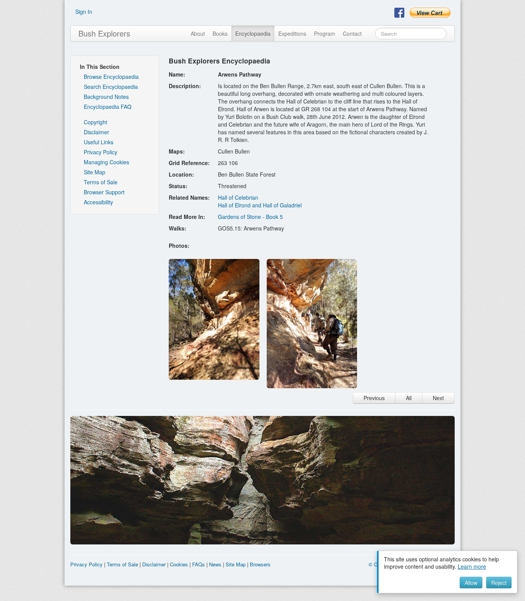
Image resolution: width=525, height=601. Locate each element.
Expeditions (292, 33)
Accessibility (98, 202)
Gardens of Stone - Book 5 (250, 216)
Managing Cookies (106, 162)
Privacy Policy (100, 152)
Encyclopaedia (253, 33)
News (215, 564)
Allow (471, 582)
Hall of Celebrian (238, 197)
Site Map (94, 172)
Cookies (179, 564)
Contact (352, 33)
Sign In (83, 11)
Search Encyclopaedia (111, 86)
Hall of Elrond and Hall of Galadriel (260, 205)
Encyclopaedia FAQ (107, 106)
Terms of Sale (101, 182)
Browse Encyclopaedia (111, 76)
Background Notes (106, 96)
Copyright (95, 122)
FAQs (198, 564)
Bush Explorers (104, 33)
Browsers (260, 564)
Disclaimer (96, 132)
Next (438, 398)
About (198, 33)
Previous (374, 398)
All (409, 398)
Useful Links (98, 142)
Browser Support (104, 192)
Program (324, 33)
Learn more (472, 566)
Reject (499, 582)
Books (220, 33)
